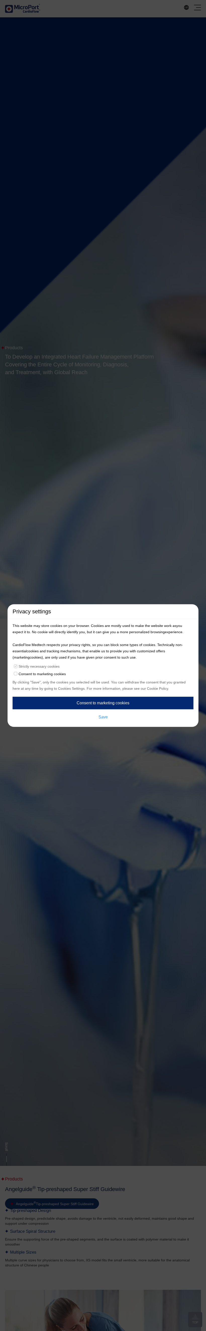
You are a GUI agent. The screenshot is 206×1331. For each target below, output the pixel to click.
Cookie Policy (157, 688)
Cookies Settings (71, 688)
